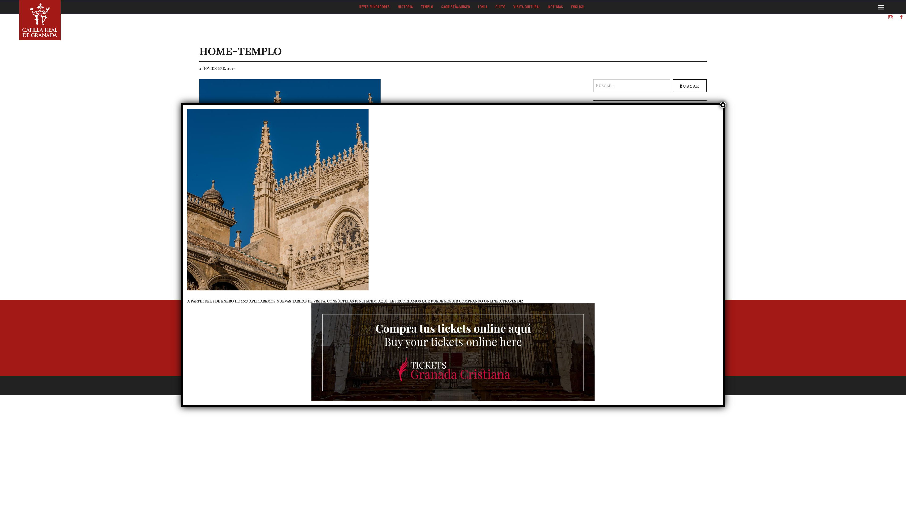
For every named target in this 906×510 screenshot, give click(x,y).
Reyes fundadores (374, 6)
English (578, 6)
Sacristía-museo (455, 6)
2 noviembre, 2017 (217, 68)
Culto (500, 6)
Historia (405, 6)
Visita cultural (526, 6)
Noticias (555, 6)
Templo (427, 6)
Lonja (482, 6)
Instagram (890, 23)
